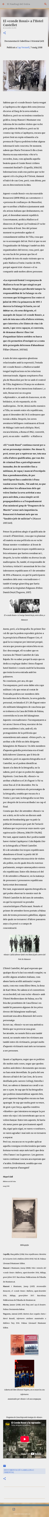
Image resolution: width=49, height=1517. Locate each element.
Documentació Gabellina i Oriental (19, 1471)
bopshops (33, 1514)
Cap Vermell (23, 47)
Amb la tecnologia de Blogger (26, 1509)
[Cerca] (45, 4)
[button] (4, 33)
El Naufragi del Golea (18, 4)
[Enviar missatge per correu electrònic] (4, 1467)
